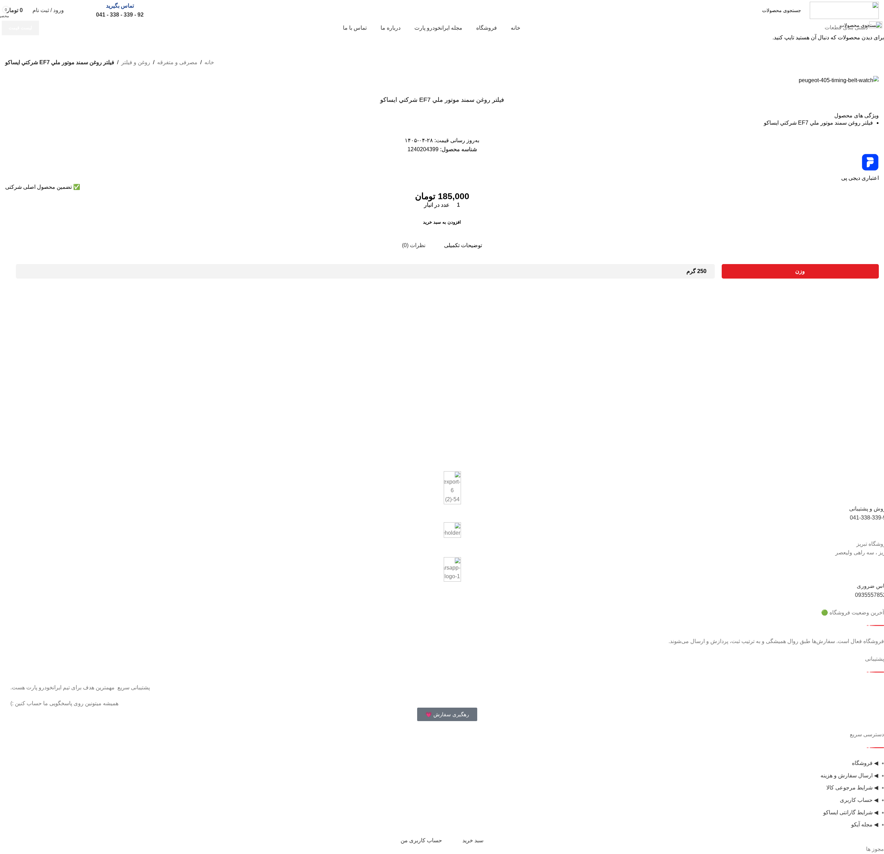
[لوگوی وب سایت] (844, 10)
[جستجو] (720, 10)
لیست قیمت (20, 27)
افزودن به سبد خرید (442, 222)
